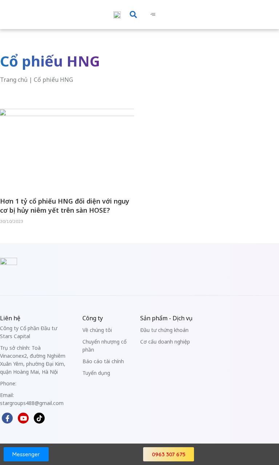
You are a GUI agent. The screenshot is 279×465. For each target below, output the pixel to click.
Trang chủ (14, 80)
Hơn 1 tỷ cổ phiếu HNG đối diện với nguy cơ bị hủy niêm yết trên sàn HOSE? (64, 206)
